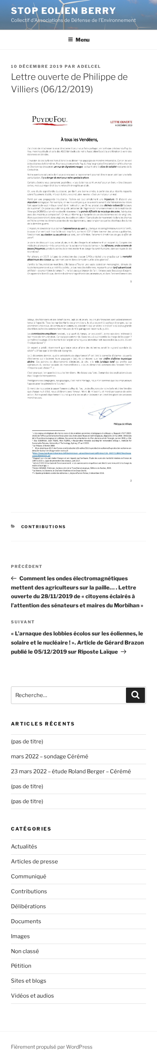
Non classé (25, 951)
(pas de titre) (27, 741)
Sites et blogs (28, 981)
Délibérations (28, 906)
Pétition (21, 966)
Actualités (24, 846)
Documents (26, 921)
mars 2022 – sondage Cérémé (49, 756)
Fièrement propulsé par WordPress (51, 1047)
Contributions (43, 526)
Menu (82, 39)
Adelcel (89, 66)
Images (20, 936)
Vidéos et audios (32, 996)
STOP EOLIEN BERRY (63, 10)
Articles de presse (34, 861)
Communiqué (28, 876)
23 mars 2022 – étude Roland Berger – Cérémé (71, 771)
